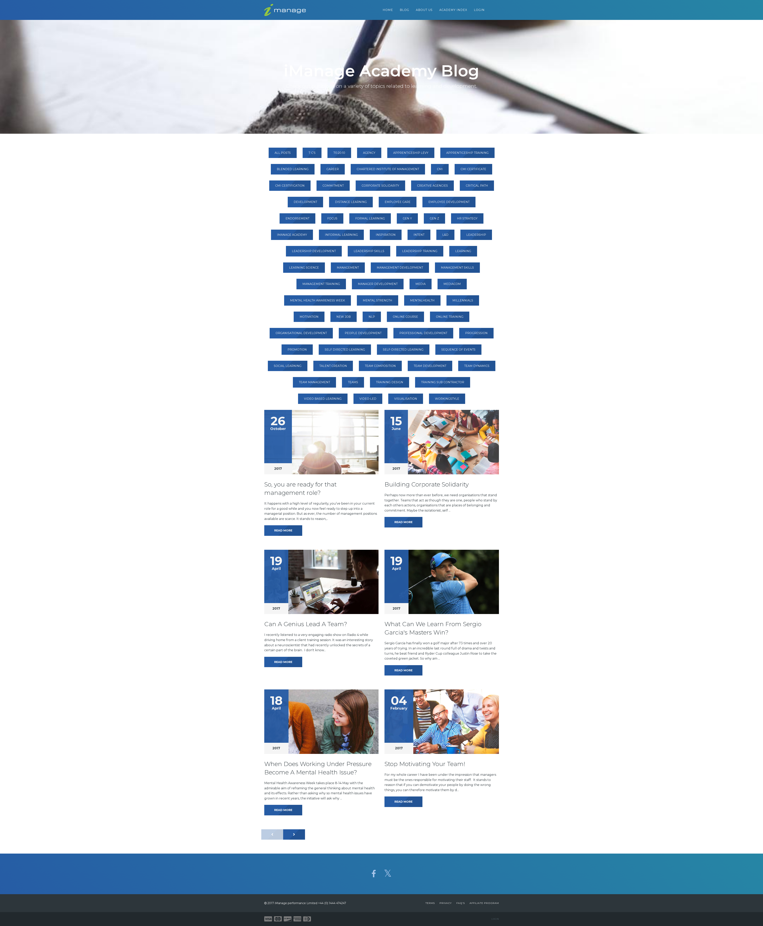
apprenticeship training (467, 153)
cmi (440, 169)
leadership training (419, 251)
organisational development (301, 333)
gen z (434, 218)
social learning (287, 366)
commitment (333, 185)
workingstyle (447, 399)
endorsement (297, 218)
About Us (424, 10)
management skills (457, 267)
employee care (398, 202)
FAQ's (460, 903)
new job (343, 317)
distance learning (351, 202)
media (420, 284)
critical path (477, 185)
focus (332, 218)
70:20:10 (339, 153)
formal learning (370, 218)
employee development (449, 202)
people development (363, 333)
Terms (430, 903)
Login (479, 10)
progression (476, 333)
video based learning (323, 399)
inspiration (386, 235)
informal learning (341, 235)
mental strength (377, 300)
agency (369, 153)
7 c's (312, 153)
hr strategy (467, 218)
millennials (462, 300)
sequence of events (458, 349)
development (305, 202)
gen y (407, 218)
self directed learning (345, 349)
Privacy (446, 903)
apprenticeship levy (410, 153)
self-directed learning (403, 349)
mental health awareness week (317, 300)
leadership (476, 235)
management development (400, 267)
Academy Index (453, 10)
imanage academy (292, 235)
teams (353, 382)
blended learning (293, 169)
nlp (372, 317)
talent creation (333, 366)
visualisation (405, 399)
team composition (380, 366)
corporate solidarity (380, 185)
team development (430, 366)
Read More (283, 530)
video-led (367, 399)
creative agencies (432, 185)
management (348, 267)
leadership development (314, 251)
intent (418, 235)
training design (389, 382)
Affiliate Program (484, 903)
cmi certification (290, 185)
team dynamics (476, 366)
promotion (297, 349)
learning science (304, 267)
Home (388, 10)
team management (314, 382)
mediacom (452, 284)
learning (463, 251)
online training (449, 317)
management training (321, 284)
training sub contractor (442, 382)
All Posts (283, 153)
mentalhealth (422, 300)
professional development (423, 333)
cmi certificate (473, 169)
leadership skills (369, 251)
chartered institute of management (388, 169)
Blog (404, 10)
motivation (309, 317)
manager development (378, 284)
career (332, 169)
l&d (445, 235)
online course (405, 317)
